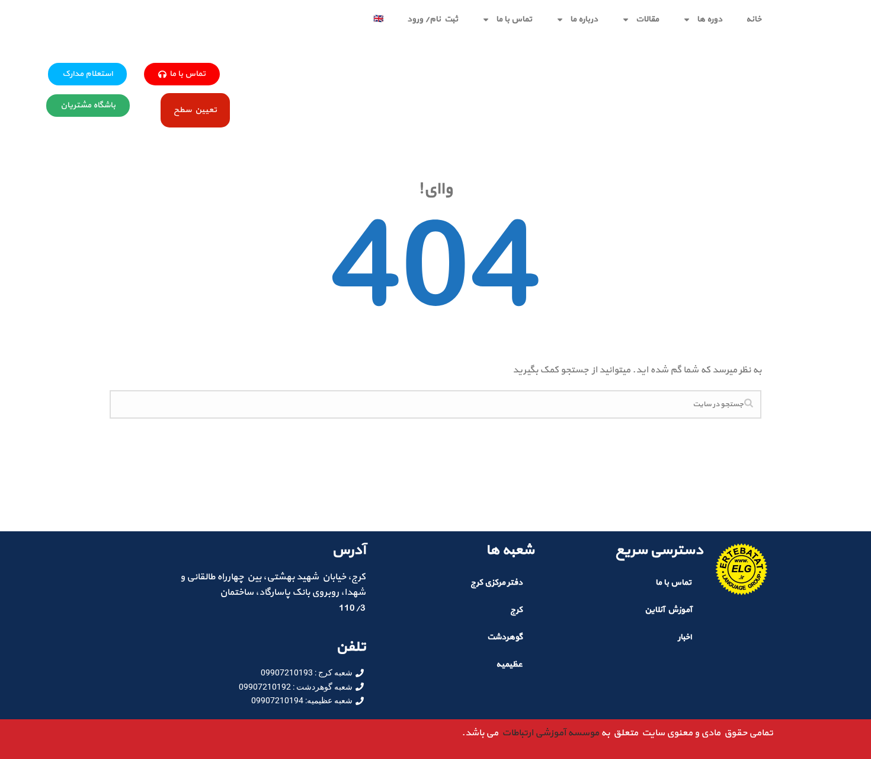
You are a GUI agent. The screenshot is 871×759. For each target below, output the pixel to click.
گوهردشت (505, 637)
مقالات (647, 19)
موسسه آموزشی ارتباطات (548, 733)
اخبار (684, 637)
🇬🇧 (378, 19)
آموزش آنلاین (668, 610)
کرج (516, 610)
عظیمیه (509, 664)
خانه (753, 19)
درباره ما (584, 19)
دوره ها (709, 19)
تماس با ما (514, 19)
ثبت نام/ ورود (432, 19)
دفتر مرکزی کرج (496, 582)
